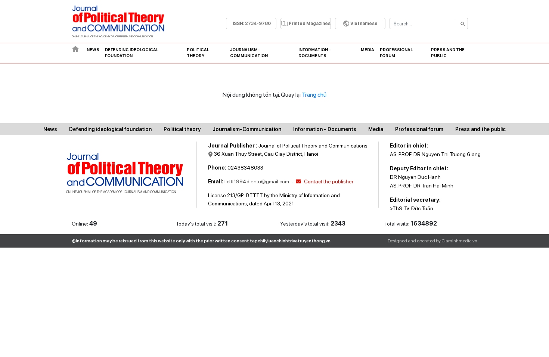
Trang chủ (314, 94)
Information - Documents (314, 53)
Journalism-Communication (249, 53)
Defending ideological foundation (131, 53)
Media (367, 49)
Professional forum (396, 53)
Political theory (198, 53)
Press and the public (448, 53)
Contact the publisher (328, 181)
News (93, 49)
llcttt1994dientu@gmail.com (256, 181)
